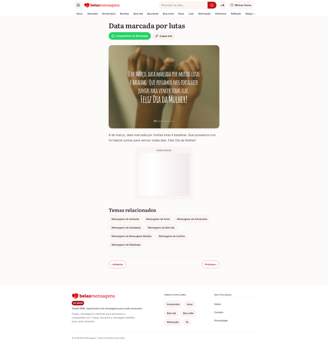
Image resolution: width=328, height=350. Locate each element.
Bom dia (138, 13)
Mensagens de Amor (158, 219)
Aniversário (109, 13)
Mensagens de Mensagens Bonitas (132, 236)
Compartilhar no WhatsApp (132, 35)
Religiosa (250, 13)
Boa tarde (152, 13)
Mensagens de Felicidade (126, 244)
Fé (187, 322)
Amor (79, 13)
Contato (218, 312)
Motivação (204, 13)
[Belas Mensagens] (102, 5)
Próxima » (210, 264)
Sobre (217, 304)
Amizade (92, 13)
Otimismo (221, 13)
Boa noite (168, 13)
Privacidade (221, 320)
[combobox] (183, 5)
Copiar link (166, 36)
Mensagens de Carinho (172, 236)
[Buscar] (212, 5)
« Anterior (117, 264)
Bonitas (124, 13)
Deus (181, 13)
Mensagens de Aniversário (192, 219)
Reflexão (236, 13)
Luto (191, 13)
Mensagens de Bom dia (161, 227)
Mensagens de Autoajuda (126, 227)
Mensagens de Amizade (125, 219)
